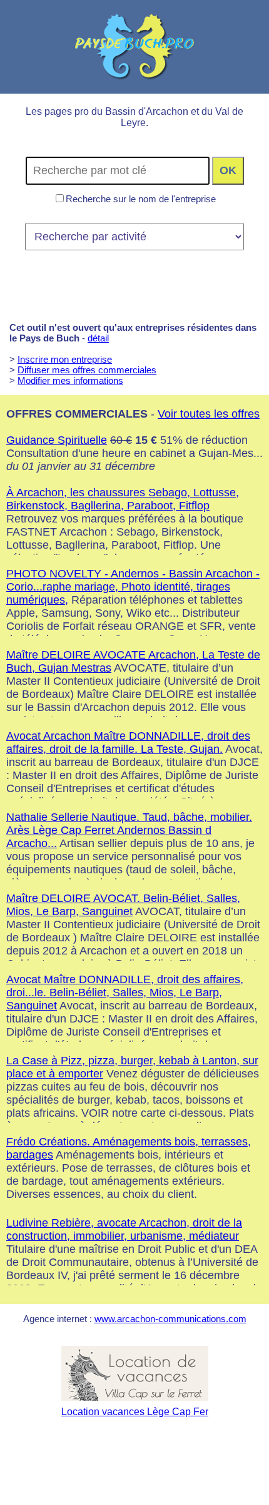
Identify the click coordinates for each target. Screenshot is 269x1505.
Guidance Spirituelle (56, 440)
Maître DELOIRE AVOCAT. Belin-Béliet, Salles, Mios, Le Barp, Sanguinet (123, 905)
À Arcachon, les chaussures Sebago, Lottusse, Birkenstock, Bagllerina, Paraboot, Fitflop (122, 499)
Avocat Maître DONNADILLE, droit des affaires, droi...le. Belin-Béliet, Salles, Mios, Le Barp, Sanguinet (124, 992)
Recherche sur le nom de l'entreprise (141, 199)
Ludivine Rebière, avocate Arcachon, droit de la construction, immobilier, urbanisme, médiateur (124, 1229)
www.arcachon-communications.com (170, 1318)
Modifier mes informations (70, 380)
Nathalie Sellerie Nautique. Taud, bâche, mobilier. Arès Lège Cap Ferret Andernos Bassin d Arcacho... (129, 830)
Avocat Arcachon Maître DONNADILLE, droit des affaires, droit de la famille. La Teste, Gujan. (128, 742)
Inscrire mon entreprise (65, 359)
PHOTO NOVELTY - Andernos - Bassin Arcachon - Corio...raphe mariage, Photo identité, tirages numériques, (133, 586)
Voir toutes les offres (209, 414)
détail (98, 338)
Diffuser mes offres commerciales (87, 370)
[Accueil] (134, 47)
